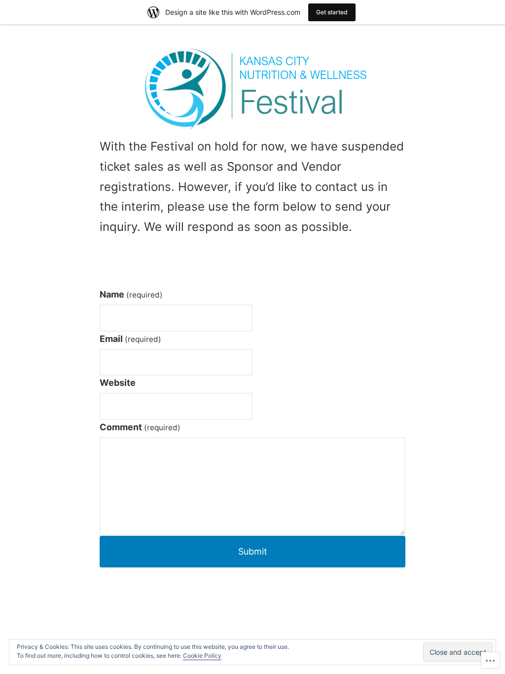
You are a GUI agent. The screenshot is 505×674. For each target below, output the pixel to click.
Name (131, 294)
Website (118, 382)
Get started (332, 12)
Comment (140, 427)
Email (130, 339)
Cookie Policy (202, 655)
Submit (252, 551)
